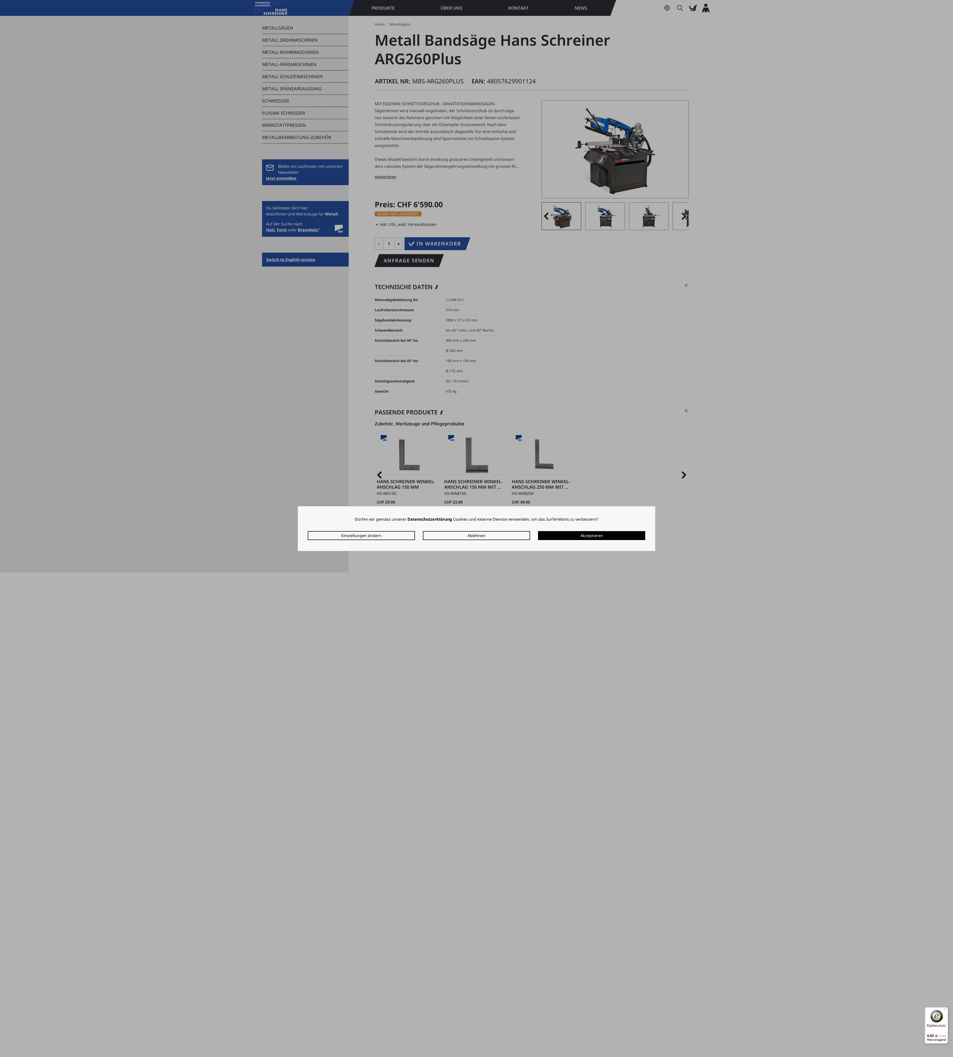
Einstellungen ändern (361, 535)
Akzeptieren (591, 535)
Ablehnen (476, 535)
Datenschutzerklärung (430, 519)
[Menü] (945, 1010)
